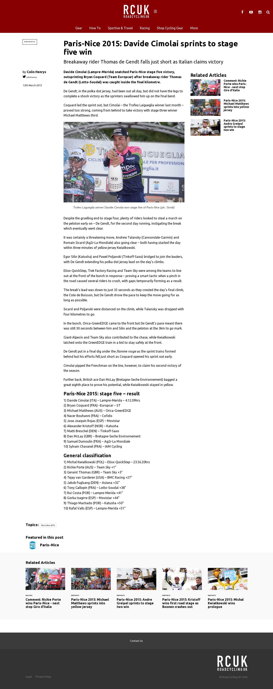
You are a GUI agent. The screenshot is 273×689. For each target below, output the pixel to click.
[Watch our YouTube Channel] (251, 12)
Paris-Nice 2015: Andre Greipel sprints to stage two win (220, 127)
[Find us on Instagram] (260, 12)
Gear (78, 28)
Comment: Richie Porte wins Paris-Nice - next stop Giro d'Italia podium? (220, 87)
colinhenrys (31, 77)
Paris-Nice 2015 (48, 525)
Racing (145, 28)
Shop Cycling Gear (170, 28)
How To (95, 28)
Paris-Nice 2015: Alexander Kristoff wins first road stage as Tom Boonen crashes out (182, 591)
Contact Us (136, 640)
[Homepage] (232, 662)
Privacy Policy (43, 676)
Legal (29, 676)
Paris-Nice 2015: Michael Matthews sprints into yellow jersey (220, 107)
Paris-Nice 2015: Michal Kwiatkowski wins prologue (227, 591)
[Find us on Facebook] (242, 12)
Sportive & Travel (120, 28)
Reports (29, 42)
